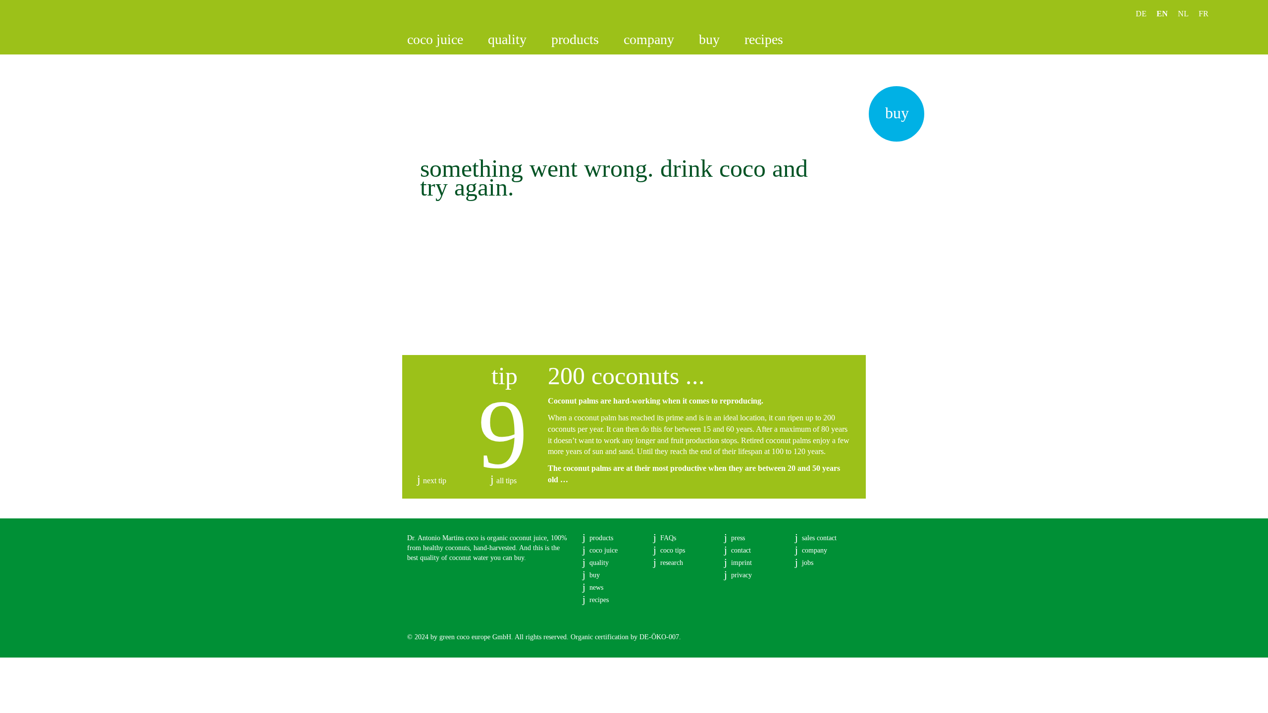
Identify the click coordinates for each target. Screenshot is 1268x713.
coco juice (435, 39)
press (738, 538)
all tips (506, 480)
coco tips (672, 550)
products (575, 39)
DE (1141, 13)
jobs (807, 562)
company (649, 39)
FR (1204, 13)
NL (1183, 13)
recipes (763, 39)
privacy (741, 575)
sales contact (819, 538)
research (671, 562)
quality (507, 39)
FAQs (668, 538)
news (596, 587)
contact (741, 550)
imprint (741, 562)
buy (709, 39)
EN (1162, 13)
